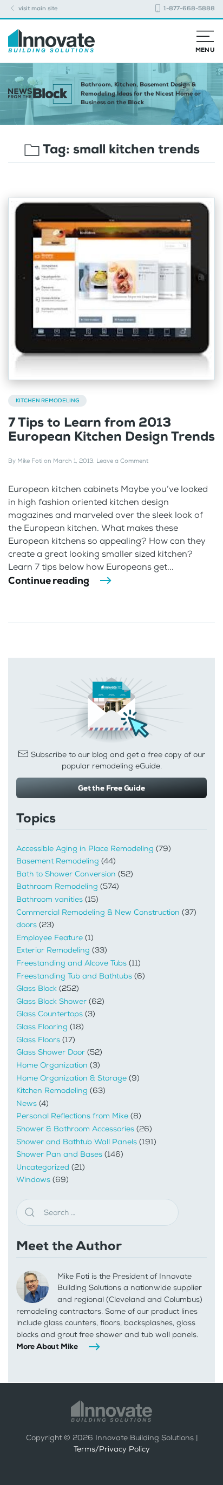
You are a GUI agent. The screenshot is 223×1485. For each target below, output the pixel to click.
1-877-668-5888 (188, 8)
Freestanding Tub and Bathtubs (74, 976)
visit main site (37, 8)
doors (26, 925)
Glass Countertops (49, 1014)
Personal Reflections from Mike (72, 1116)
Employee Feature (49, 938)
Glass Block (36, 988)
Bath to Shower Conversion (66, 874)
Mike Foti (29, 461)
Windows (33, 1179)
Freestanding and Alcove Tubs (71, 963)
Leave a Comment (122, 461)
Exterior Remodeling (53, 950)
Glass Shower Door (50, 1052)
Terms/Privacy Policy (112, 1449)
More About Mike (47, 1346)
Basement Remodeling (57, 861)
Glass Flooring (42, 1027)
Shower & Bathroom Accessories (75, 1129)
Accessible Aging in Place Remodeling (85, 848)
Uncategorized (42, 1167)
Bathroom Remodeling (57, 886)
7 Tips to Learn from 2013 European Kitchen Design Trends (111, 429)
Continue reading (48, 580)
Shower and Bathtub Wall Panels (76, 1142)
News (26, 1103)
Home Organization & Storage (71, 1078)
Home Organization (52, 1065)
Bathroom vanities (49, 899)
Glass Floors (38, 1040)
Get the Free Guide (111, 788)
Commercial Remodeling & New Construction (98, 912)
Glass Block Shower (51, 1001)
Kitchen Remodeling (47, 400)
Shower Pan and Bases (59, 1154)
